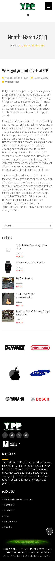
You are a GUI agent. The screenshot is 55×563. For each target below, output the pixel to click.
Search (50, 225)
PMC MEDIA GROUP (39, 556)
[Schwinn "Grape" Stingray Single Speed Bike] (8, 316)
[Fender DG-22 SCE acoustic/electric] (8, 299)
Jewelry (8, 527)
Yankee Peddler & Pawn (16, 77)
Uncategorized (12, 81)
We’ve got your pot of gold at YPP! (25, 71)
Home (14, 45)
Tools (7, 516)
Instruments (10, 521)
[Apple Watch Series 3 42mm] (8, 267)
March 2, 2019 (41, 77)
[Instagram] (19, 435)
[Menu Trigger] (48, 6)
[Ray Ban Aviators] (8, 283)
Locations (9, 504)
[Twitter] (12, 435)
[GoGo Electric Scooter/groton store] (8, 250)
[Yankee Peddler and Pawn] (27, 6)
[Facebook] (5, 435)
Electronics (10, 510)
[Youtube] (26, 435)
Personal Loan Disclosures (18, 499)
